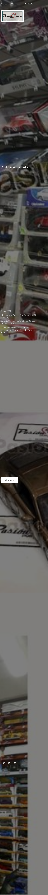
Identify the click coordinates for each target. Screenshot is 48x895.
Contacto (28, 4)
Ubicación (16, 4)
